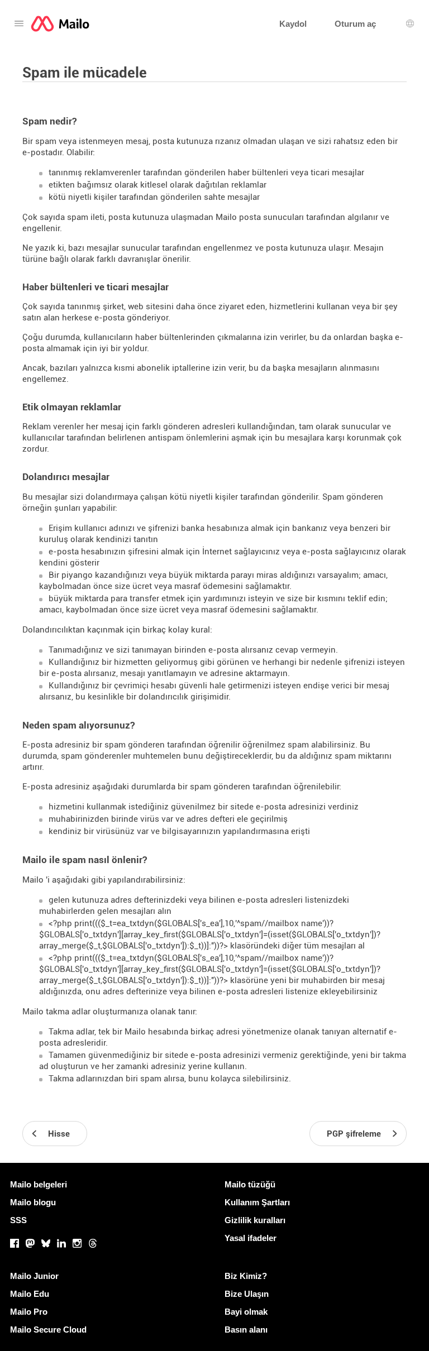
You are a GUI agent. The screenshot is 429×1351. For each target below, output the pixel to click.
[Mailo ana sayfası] (60, 23)
